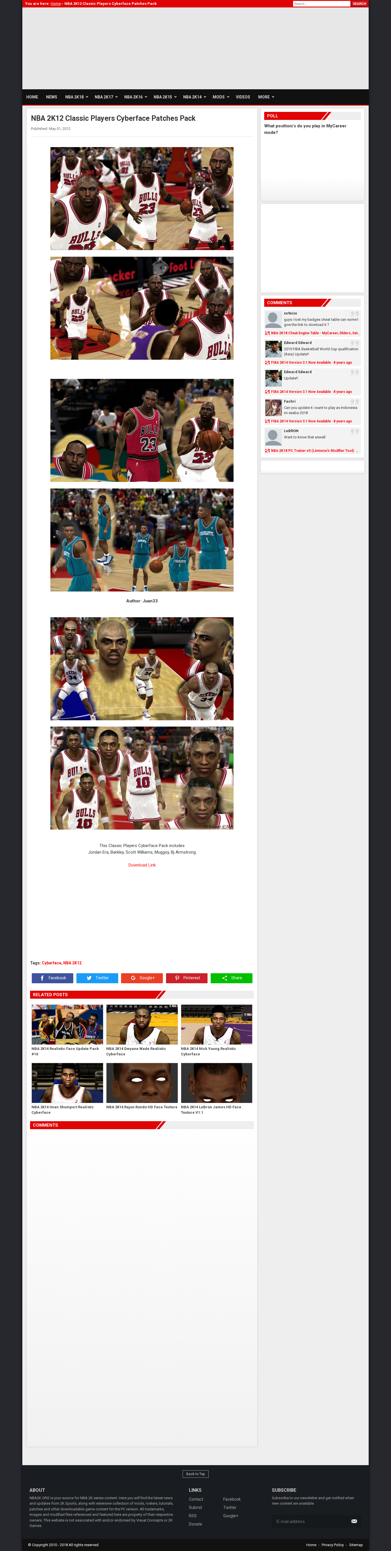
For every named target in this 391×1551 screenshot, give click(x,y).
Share (236, 978)
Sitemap (356, 1545)
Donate (195, 1524)
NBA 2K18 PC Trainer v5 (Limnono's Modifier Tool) (312, 451)
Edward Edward (298, 343)
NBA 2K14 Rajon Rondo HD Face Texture (141, 1107)
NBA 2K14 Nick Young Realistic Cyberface (208, 1051)
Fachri (290, 401)
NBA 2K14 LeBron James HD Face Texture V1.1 (211, 1110)
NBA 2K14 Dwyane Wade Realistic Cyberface (136, 1051)
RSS (193, 1516)
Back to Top (195, 1474)
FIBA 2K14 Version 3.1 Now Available (301, 363)
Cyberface (51, 963)
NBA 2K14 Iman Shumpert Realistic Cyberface (62, 1110)
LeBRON (291, 431)
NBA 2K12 (72, 963)
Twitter (102, 978)
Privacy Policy (333, 1545)
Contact (196, 1499)
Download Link (142, 865)
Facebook (57, 978)
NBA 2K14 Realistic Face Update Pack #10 (65, 1051)
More (264, 97)
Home (311, 1545)
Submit (195, 1507)
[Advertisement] (126, 47)
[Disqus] (142, 1209)
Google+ (147, 978)
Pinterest (191, 978)
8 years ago (342, 363)
